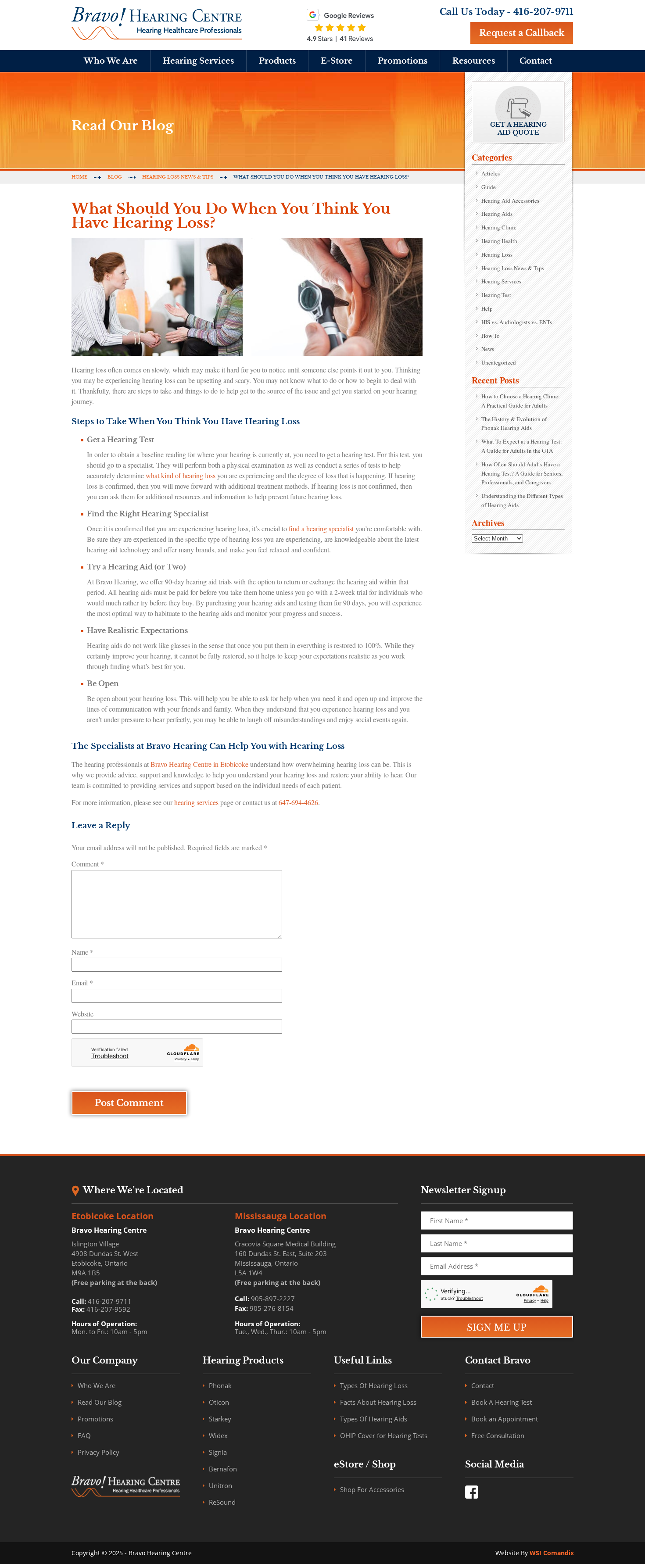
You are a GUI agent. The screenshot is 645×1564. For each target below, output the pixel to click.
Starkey (220, 1418)
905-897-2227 (273, 1298)
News (487, 349)
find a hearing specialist (321, 528)
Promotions (402, 61)
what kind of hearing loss (180, 475)
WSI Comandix (552, 1553)
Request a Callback (521, 33)
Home (79, 177)
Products (277, 61)
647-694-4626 (298, 802)
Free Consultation (497, 1435)
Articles (490, 173)
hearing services (196, 802)
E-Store (337, 61)
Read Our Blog (100, 1402)
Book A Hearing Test (501, 1402)
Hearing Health (499, 241)
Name (82, 951)
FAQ (84, 1435)
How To (490, 336)
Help (487, 308)
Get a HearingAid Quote (518, 128)
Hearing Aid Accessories (510, 200)
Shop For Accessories (372, 1489)
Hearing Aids (496, 214)
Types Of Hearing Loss (374, 1385)
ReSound (222, 1502)
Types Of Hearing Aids (373, 1418)
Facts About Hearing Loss (378, 1402)
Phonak (220, 1385)
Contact (536, 61)
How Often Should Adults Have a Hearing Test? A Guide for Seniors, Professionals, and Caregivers (522, 473)
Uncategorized (498, 362)
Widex (218, 1435)
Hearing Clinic (498, 227)
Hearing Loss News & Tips (177, 177)
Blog (115, 177)
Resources (473, 61)
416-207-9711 (543, 12)
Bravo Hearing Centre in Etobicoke (199, 764)
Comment (88, 863)
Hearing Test (496, 295)
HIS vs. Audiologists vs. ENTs (516, 322)
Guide (488, 187)
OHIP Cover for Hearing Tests (383, 1435)
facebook (471, 1492)
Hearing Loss (496, 254)
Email (82, 982)
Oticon (219, 1402)
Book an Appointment (504, 1418)
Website (82, 1013)
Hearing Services (198, 61)
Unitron (220, 1485)
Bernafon (223, 1468)
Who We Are (111, 61)
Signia (218, 1452)
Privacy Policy (98, 1452)
